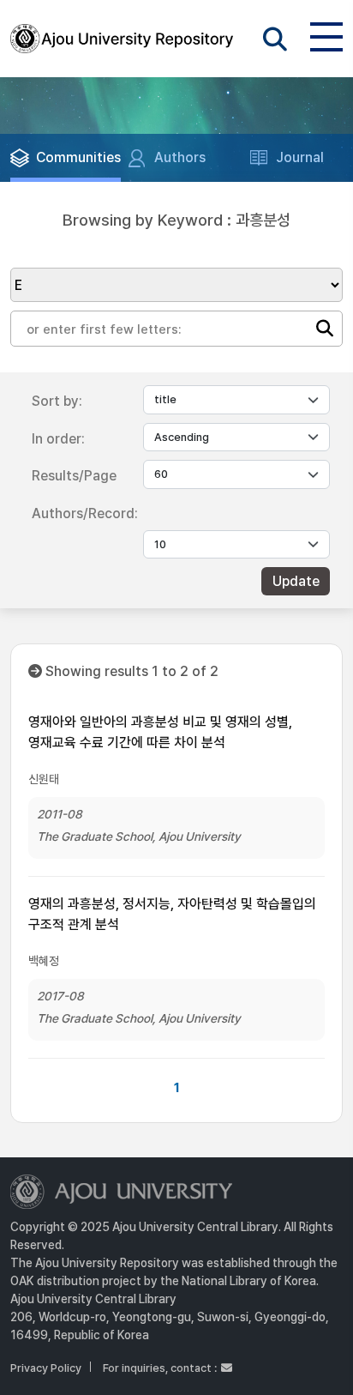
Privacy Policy (45, 1368)
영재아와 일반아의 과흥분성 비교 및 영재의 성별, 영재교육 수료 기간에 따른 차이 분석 (160, 732)
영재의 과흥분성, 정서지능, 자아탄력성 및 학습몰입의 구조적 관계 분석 (172, 914)
